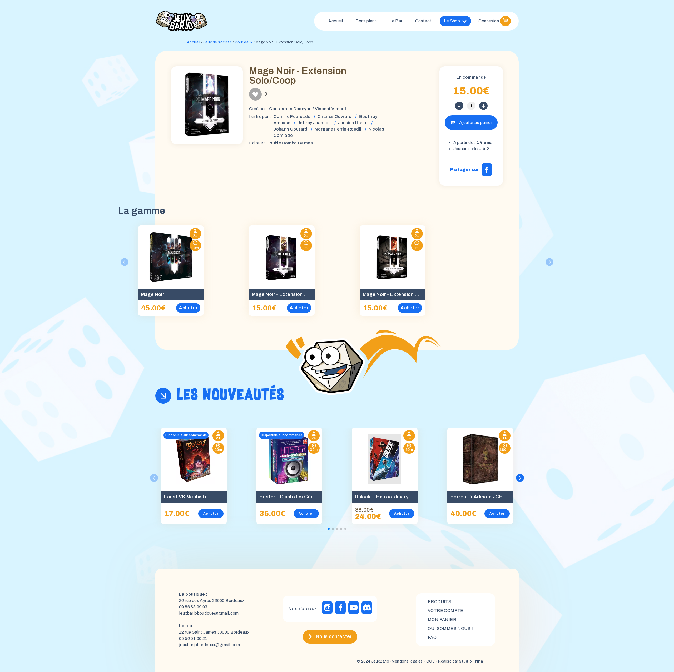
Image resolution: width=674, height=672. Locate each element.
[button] (520, 478)
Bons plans (366, 21)
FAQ (432, 637)
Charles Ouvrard (335, 116)
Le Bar (395, 21)
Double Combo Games (289, 143)
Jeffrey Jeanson (314, 123)
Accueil (335, 21)
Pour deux (244, 42)
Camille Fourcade (292, 116)
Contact (423, 21)
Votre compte (445, 610)
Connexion (488, 21)
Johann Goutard (291, 129)
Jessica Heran (353, 123)
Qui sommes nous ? (451, 628)
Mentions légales (407, 661)
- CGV (429, 661)
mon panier (442, 619)
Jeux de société (217, 42)
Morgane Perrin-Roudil (338, 129)
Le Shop (452, 21)
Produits (439, 601)
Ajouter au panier (475, 122)
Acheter (211, 513)
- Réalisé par (459, 661)
